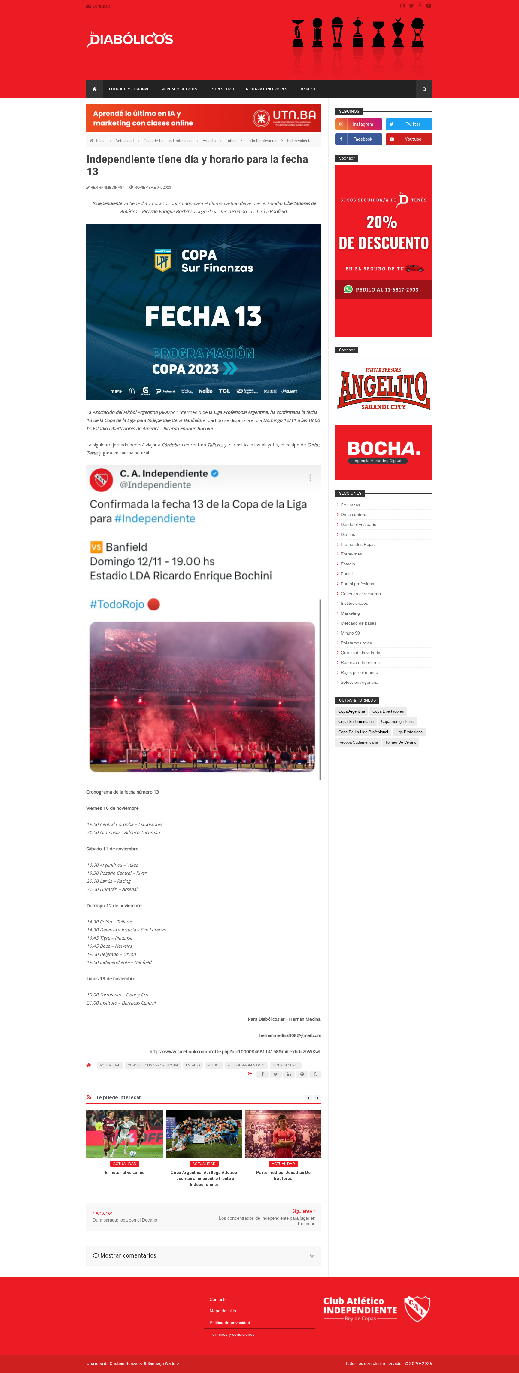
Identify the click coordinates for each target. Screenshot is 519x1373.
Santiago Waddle (163, 1364)
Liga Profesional (409, 732)
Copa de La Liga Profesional (169, 141)
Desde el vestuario (358, 524)
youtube (413, 139)
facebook (363, 139)
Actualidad (125, 141)
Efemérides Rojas (358, 544)
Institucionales (354, 603)
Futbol (232, 141)
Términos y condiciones (232, 1334)
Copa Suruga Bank (397, 721)
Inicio (101, 141)
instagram (363, 124)
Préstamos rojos (356, 643)
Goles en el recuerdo (361, 593)
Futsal (347, 573)
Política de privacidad (230, 1322)
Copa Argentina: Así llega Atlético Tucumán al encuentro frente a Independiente (204, 1178)
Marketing (350, 613)
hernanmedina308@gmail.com (290, 1035)
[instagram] (402, 6)
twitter (413, 124)
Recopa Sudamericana (358, 742)
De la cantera (353, 514)
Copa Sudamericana (356, 721)
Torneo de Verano (400, 742)
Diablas (307, 89)
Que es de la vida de (360, 652)
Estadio (209, 141)
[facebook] (420, 6)
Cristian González (127, 1364)
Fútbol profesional (129, 89)
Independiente (299, 141)
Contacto (101, 6)
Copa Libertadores (388, 711)
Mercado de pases (179, 89)
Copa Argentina (351, 711)
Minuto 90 (350, 633)
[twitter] (411, 6)
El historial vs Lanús (124, 1172)
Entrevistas (221, 89)
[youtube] (428, 6)
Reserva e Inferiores (266, 89)
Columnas (350, 505)
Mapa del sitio (223, 1310)
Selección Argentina (359, 682)
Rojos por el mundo (359, 672)
